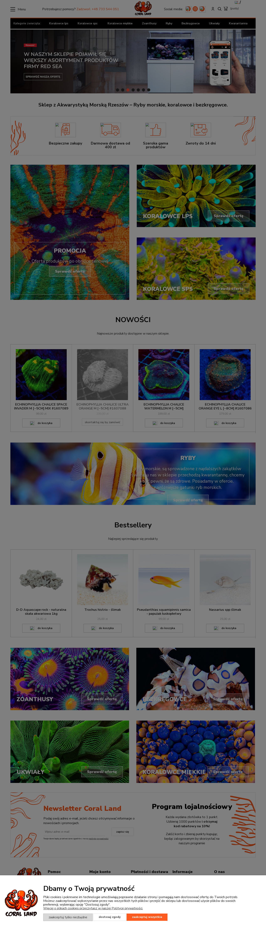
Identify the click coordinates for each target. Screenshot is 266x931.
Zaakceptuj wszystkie (147, 917)
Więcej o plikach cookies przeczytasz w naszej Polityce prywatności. (93, 908)
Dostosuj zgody (110, 917)
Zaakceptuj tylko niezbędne (68, 917)
